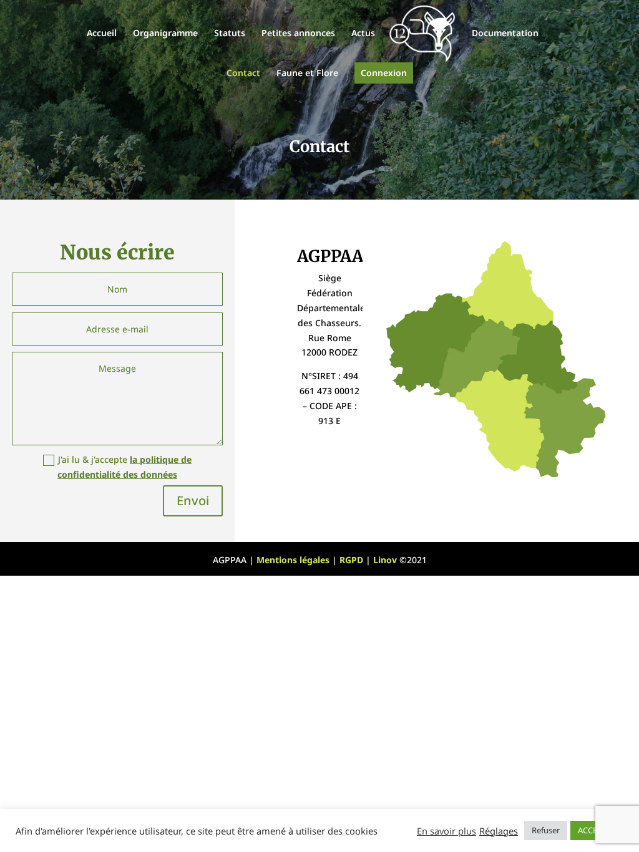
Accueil (102, 34)
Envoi (193, 500)
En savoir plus (446, 830)
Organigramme (165, 34)
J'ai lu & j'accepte (124, 466)
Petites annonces (298, 34)
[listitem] (508, 285)
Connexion (384, 73)
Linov (385, 560)
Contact (243, 74)
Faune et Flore (307, 74)
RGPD (351, 560)
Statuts (229, 34)
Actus (363, 34)
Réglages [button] (498, 830)
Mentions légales (292, 560)
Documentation (505, 34)
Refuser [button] (546, 830)
